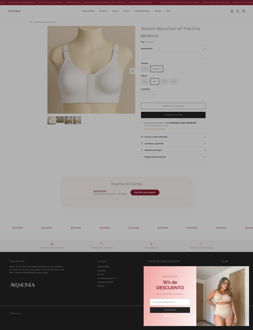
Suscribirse (170, 310)
